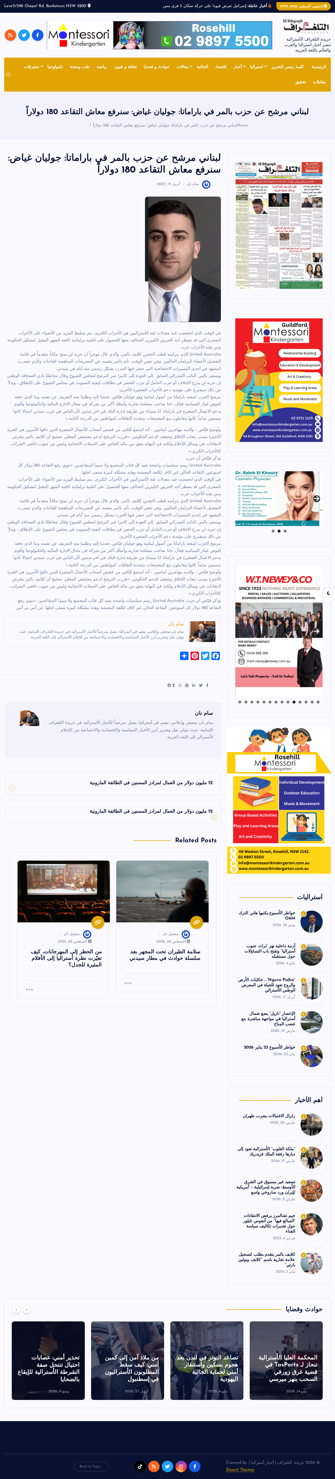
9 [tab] (270, 708)
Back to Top (89, 1473)
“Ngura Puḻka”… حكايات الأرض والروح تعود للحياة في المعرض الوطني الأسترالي (266, 992)
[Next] (27, 1316)
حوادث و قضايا (156, 73)
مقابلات (319, 89)
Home (242, 132)
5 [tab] (294, 708)
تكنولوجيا (55, 73)
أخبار (237, 73)
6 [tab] (288, 708)
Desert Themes (240, 1477)
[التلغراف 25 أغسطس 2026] (279, 232)
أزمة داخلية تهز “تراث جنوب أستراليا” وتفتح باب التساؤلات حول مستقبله (269, 958)
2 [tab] (279, 537)
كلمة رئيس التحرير (287, 73)
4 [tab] (300, 708)
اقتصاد (220, 73)
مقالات (183, 73)
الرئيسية (319, 73)
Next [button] (316, 504)
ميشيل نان (170, 941)
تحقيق (300, 89)
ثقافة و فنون (125, 73)
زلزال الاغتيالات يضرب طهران (269, 1123)
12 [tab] (251, 708)
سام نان (193, 191)
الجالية (202, 73)
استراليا (256, 73)
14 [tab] (239, 708)
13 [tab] (245, 708)
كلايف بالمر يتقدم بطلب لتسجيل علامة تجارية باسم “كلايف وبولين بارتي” (266, 1266)
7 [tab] (282, 708)
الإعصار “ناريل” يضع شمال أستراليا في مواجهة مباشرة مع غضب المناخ (268, 1025)
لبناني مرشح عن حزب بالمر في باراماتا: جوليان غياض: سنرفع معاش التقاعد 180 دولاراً (165, 132)
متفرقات (31, 73)
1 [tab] (285, 537)
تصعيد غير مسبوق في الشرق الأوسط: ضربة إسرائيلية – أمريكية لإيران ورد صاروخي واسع (265, 1194)
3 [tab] (273, 537)
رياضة (102, 73)
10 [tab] (264, 708)
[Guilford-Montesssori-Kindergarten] (279, 387)
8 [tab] (276, 708)
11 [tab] (257, 708)
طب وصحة (80, 73)
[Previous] (16, 1316)
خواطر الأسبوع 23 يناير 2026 (269, 1054)
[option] (286, 1367)
